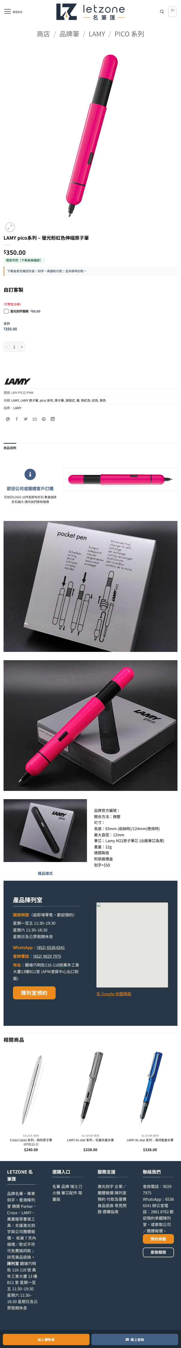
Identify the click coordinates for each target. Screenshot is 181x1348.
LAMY (97, 33)
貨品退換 (23, 1257)
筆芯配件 (69, 1193)
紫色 (103, 400)
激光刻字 (106, 1186)
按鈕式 (70, 400)
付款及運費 (117, 1199)
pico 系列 (129, 33)
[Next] (177, 1104)
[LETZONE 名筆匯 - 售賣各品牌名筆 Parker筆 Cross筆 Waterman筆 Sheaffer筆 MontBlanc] (90, 12)
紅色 (95, 400)
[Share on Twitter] (26, 419)
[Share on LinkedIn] (53, 419)
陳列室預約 (34, 992)
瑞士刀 (76, 1186)
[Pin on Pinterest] (44, 419)
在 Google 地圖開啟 (113, 994)
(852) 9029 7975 (47, 956)
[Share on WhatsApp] (8, 419)
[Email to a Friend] (35, 419)
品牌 (65, 1186)
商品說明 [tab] (10, 447)
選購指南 (111, 1211)
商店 (43, 33)
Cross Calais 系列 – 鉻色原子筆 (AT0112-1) (31, 1142)
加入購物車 (46, 1339)
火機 (56, 1193)
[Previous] (3, 1104)
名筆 (56, 1186)
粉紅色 (85, 400)
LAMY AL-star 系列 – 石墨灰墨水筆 (90, 1140)
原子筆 (59, 400)
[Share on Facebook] (17, 419)
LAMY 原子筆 (29, 400)
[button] (13, 11)
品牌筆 (69, 33)
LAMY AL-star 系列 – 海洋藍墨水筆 (150, 1140)
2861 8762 (160, 1211)
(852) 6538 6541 (51, 947)
